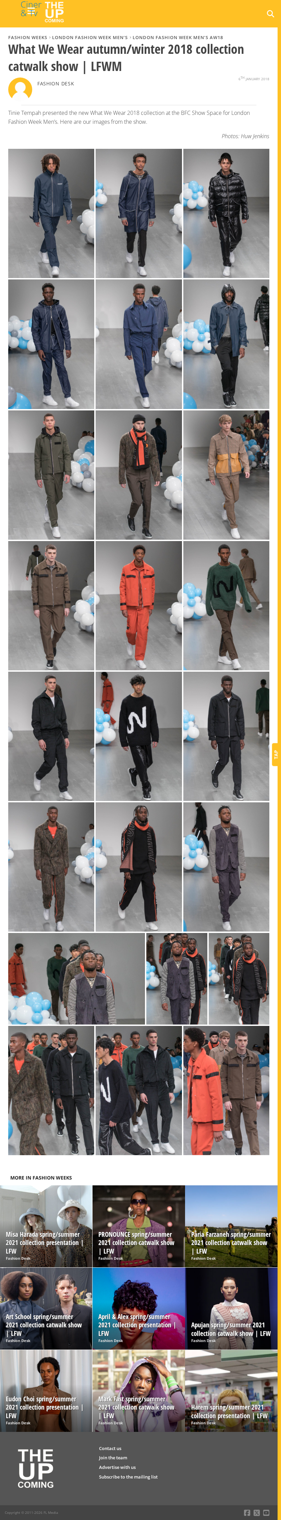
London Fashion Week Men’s (90, 37)
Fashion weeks (27, 37)
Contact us (110, 1448)
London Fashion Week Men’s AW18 (178, 37)
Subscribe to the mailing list (128, 1477)
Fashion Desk (55, 83)
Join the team (113, 1458)
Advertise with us (117, 1467)
